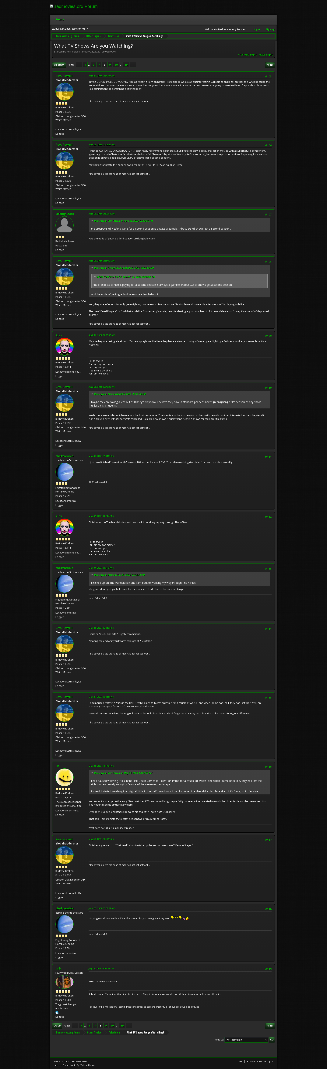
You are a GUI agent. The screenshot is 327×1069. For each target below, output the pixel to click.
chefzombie (64, 456)
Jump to (219, 1039)
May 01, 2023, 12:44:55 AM (101, 456)
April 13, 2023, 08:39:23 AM (102, 75)
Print (270, 64)
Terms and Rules (254, 1061)
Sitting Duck (64, 214)
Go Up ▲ (268, 1061)
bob (58, 968)
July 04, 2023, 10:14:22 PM (101, 968)
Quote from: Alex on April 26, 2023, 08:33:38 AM (120, 394)
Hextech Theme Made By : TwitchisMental (74, 1065)
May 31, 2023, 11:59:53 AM (101, 839)
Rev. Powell (64, 76)
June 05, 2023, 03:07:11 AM (102, 908)
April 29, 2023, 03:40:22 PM (102, 386)
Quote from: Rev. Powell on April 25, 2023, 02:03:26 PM (123, 220)
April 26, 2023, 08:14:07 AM (102, 260)
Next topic (266, 54)
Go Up (57, 1025)
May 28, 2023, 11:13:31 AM (101, 765)
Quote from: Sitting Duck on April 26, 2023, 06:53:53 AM (124, 267)
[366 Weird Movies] (56, 125)
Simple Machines (79, 1061)
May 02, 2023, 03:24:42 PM (101, 516)
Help (240, 1061)
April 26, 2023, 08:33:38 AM (102, 335)
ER (57, 766)
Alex (58, 335)
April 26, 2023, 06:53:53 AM (102, 213)
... (89, 64)
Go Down (59, 64)
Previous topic (247, 54)
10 (116, 64)
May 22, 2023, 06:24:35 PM (101, 627)
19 (126, 64)
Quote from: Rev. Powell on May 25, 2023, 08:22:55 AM (123, 773)
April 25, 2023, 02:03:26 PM (102, 144)
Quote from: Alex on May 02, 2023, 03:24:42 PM (119, 575)
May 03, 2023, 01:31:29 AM (101, 567)
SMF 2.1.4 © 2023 (62, 1061)
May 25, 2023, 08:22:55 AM (101, 696)
